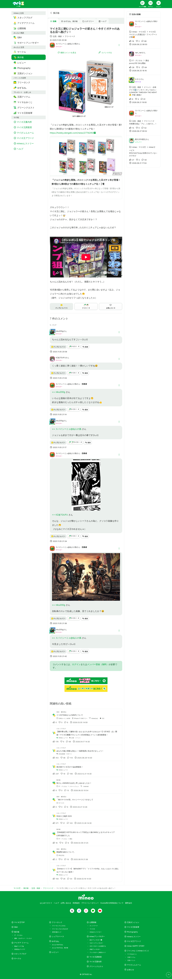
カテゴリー (89, 21)
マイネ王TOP (19, 922)
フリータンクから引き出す (60, 929)
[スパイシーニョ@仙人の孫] (52, 45)
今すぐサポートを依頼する (98, 946)
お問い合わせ (66, 903)
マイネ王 (92, 929)
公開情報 (92, 922)
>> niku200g (59, 392)
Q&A (16, 927)
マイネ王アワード (134, 941)
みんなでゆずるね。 (58, 944)
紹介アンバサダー (95, 940)
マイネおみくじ (132, 954)
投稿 (54, 21)
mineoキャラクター (96, 932)
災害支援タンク (56, 932)
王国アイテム (131, 957)
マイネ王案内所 (95, 962)
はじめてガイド (46, 903)
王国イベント (131, 960)
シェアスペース (58, 936)
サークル (17, 958)
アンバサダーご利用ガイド (98, 952)
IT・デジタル (18, 935)
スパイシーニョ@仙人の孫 (66, 44)
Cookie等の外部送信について (111, 903)
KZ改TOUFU (61, 358)
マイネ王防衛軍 (133, 927)
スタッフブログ (20, 954)
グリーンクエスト (96, 966)
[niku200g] (52, 333)
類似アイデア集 (19, 946)
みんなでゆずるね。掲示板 (60, 947)
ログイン (76, 664)
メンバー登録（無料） (98, 664)
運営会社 (128, 903)
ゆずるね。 (56, 941)
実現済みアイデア (19, 949)
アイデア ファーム (21, 943)
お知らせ (130, 970)
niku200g (59, 331)
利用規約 (76, 903)
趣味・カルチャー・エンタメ (23, 938)
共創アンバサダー (95, 949)
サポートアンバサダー (96, 943)
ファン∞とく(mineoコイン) (138, 951)
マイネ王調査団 (95, 957)
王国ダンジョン (133, 922)
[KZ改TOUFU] (52, 358)
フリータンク (57, 922)
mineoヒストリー (134, 937)
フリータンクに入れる (58, 925)
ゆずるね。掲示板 (71, 21)
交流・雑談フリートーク (64, 36)
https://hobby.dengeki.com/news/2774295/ (72, 132)
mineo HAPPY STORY (135, 946)
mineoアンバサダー (97, 936)
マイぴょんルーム (134, 965)
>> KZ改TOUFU (60, 514)
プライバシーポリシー (90, 903)
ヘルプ (103, 21)
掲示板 (56, 13)
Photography (132, 932)
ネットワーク (94, 925)
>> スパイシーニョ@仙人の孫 (67, 429)
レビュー (55, 952)
